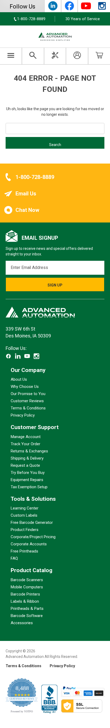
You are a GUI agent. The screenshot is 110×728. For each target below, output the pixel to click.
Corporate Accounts (29, 544)
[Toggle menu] (11, 56)
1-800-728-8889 (34, 177)
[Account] (77, 56)
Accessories (22, 622)
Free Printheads (24, 551)
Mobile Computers (27, 587)
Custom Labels (24, 515)
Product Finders (24, 529)
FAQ (14, 558)
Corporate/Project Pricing (33, 536)
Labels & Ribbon (25, 601)
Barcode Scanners (27, 579)
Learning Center (24, 508)
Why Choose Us (25, 386)
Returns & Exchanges (29, 451)
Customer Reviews (27, 401)
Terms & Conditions (28, 408)
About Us (19, 379)
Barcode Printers (25, 594)
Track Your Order (25, 444)
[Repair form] (55, 56)
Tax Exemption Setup (29, 487)
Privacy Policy (23, 415)
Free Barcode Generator (32, 522)
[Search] (33, 56)
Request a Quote (25, 465)
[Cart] (99, 56)
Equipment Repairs (27, 479)
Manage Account (26, 436)
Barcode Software (27, 615)
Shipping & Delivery (27, 458)
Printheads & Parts (27, 608)
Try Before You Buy (28, 472)
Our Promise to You (28, 393)
